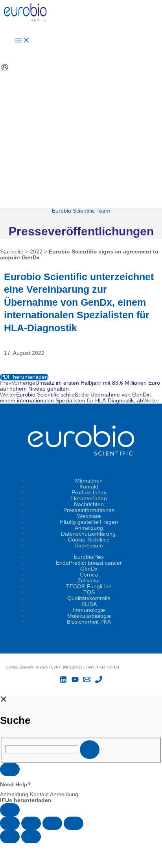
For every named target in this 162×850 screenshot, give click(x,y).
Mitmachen (89, 481)
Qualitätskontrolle (88, 598)
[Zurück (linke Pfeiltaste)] (10, 836)
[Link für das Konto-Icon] (4, 68)
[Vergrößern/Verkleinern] (10, 823)
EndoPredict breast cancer (89, 563)
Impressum (89, 546)
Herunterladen (89, 498)
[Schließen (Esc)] (73, 823)
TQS (89, 592)
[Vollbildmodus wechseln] (31, 823)
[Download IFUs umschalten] (10, 810)
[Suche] (89, 749)
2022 (36, 252)
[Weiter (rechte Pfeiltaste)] (31, 836)
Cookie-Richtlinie (89, 540)
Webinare (89, 516)
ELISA (89, 604)
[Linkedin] (63, 681)
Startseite (12, 252)
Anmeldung (89, 528)
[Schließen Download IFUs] (10, 769)
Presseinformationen (89, 510)
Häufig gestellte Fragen (89, 522)
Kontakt (88, 487)
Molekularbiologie (89, 616)
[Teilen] (52, 823)
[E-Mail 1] (86, 681)
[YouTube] (75, 681)
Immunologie (89, 610)
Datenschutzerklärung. (89, 534)
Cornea (89, 575)
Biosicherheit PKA (89, 622)
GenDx (89, 569)
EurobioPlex (89, 557)
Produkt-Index (89, 493)
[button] (81, 846)
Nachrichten (89, 504)
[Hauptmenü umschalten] (22, 40)
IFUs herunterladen (26, 800)
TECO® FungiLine (89, 586)
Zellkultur (88, 581)
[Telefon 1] (98, 681)
